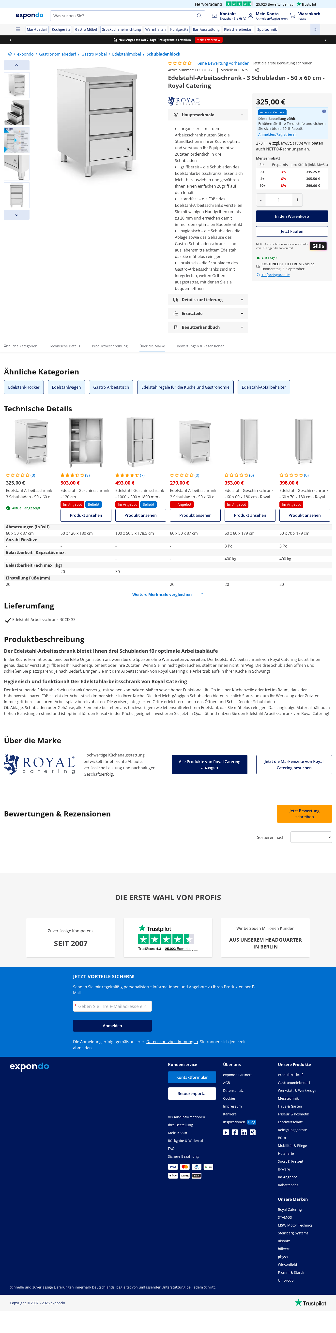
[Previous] (17, 65)
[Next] (17, 215)
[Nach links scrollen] (10, 40)
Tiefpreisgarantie (275, 274)
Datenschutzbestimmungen (172, 1041)
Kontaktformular (192, 1077)
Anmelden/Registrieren (277, 134)
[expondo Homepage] (10, 54)
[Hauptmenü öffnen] (18, 29)
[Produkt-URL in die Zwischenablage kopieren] (256, 70)
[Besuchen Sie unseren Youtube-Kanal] (226, 1134)
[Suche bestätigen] (199, 15)
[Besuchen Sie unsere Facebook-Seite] (235, 1134)
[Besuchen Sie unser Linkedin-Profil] (244, 1134)
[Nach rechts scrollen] (326, 40)
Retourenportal (192, 1093)
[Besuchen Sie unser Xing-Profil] (253, 1134)
